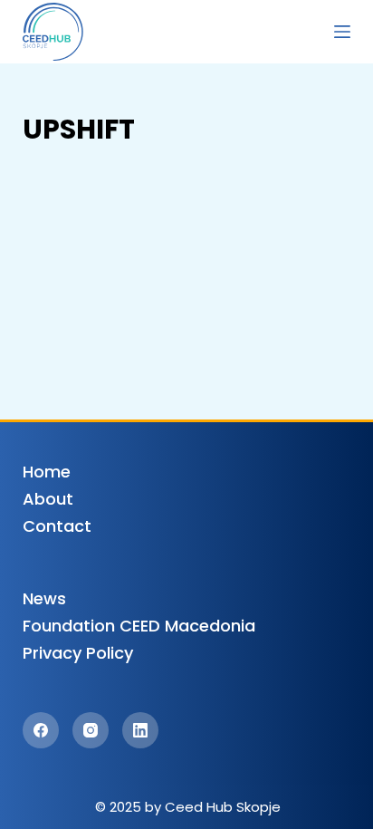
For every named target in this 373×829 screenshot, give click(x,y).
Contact (57, 526)
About (48, 498)
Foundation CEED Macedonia (139, 625)
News (44, 598)
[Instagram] (90, 730)
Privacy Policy (78, 652)
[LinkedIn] (140, 730)
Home (47, 471)
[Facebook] (41, 730)
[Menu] (342, 32)
